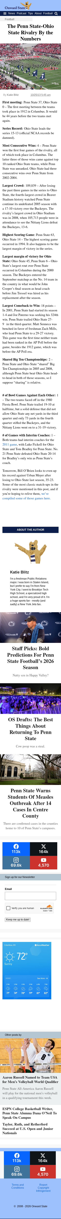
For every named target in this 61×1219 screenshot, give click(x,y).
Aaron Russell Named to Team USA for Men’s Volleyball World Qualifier (30, 1079)
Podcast (21, 13)
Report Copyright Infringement (43, 1187)
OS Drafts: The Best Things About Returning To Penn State (30, 728)
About (38, 13)
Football (48, 13)
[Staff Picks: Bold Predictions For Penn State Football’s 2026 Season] (30, 641)
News (11, 13)
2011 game (9, 444)
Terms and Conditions (17, 1186)
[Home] (18, 8)
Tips (30, 13)
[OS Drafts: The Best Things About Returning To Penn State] (30, 712)
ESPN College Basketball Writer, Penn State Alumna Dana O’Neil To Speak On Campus (29, 1113)
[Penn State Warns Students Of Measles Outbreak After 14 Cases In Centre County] (30, 783)
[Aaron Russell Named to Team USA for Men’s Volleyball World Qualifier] (30, 1073)
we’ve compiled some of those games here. (26, 495)
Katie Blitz (13, 95)
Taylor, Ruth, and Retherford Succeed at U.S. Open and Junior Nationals (27, 1128)
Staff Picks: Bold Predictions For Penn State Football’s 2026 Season (30, 657)
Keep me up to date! (17, 919)
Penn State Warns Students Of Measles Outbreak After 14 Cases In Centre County (30, 802)
